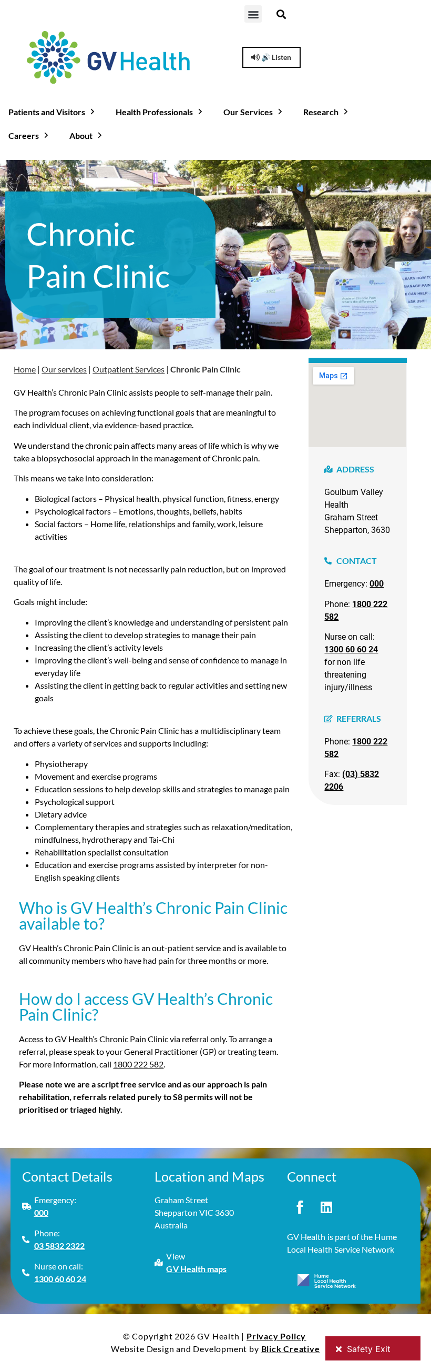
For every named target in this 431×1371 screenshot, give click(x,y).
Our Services (248, 112)
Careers (23, 135)
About (81, 135)
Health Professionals (154, 112)
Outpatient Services (129, 369)
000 (377, 584)
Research (320, 112)
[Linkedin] (326, 1207)
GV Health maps (196, 1269)
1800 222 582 (138, 1064)
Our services (64, 369)
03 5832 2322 (59, 1246)
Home (25, 369)
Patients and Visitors (46, 112)
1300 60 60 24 (351, 649)
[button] (253, 14)
